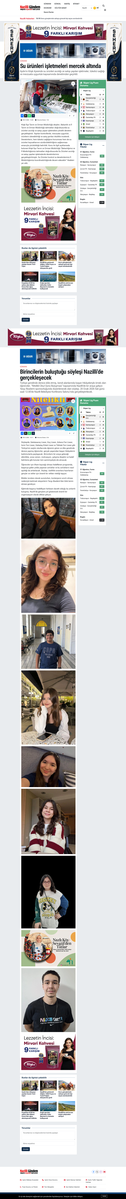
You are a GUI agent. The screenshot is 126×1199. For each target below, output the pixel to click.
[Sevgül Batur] (48, 184)
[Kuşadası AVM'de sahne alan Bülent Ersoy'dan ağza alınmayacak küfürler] (30, 276)
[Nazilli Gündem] (31, 8)
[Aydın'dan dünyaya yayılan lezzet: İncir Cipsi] (30, 256)
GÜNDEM (47, 4)
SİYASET (76, 4)
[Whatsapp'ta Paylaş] (29, 115)
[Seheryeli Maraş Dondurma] (12, 52)
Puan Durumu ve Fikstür (30, 1187)
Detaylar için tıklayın (92, 137)
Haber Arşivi (92, 1187)
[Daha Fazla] (33, 115)
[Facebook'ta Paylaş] (22, 115)
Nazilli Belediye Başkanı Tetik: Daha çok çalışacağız (57, 18)
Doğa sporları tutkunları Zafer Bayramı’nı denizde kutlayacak (47, 286)
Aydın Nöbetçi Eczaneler (30, 1180)
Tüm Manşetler (49, 1187)
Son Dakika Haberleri (73, 1187)
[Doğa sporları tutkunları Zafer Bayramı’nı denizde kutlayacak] (48, 276)
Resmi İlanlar (49, 12)
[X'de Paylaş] (25, 115)
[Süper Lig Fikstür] (103, 145)
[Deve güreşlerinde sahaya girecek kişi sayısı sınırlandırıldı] (66, 256)
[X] (97, 1171)
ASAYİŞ (67, 4)
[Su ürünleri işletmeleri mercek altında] (48, 96)
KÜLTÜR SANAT (61, 8)
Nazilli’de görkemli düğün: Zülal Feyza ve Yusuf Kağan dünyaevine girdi (48, 265)
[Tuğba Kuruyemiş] (63, 31)
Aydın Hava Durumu (51, 1180)
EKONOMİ (47, 8)
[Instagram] (100, 1171)
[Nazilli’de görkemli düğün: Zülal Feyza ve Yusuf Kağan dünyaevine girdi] (48, 256)
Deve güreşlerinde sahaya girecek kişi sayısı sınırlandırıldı (65, 264)
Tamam (104, 1196)
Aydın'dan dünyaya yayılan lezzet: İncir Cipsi (28, 264)
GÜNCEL (57, 4)
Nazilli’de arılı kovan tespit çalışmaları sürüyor (65, 285)
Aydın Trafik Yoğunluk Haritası (94, 1181)
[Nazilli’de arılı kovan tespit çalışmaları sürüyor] (66, 276)
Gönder (26, 320)
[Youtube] (104, 1171)
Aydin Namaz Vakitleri (74, 1180)
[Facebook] (93, 1171)
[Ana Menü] (104, 10)
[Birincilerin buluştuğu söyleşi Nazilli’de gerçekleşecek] (48, 414)
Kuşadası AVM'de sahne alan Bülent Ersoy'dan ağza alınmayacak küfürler (29, 286)
